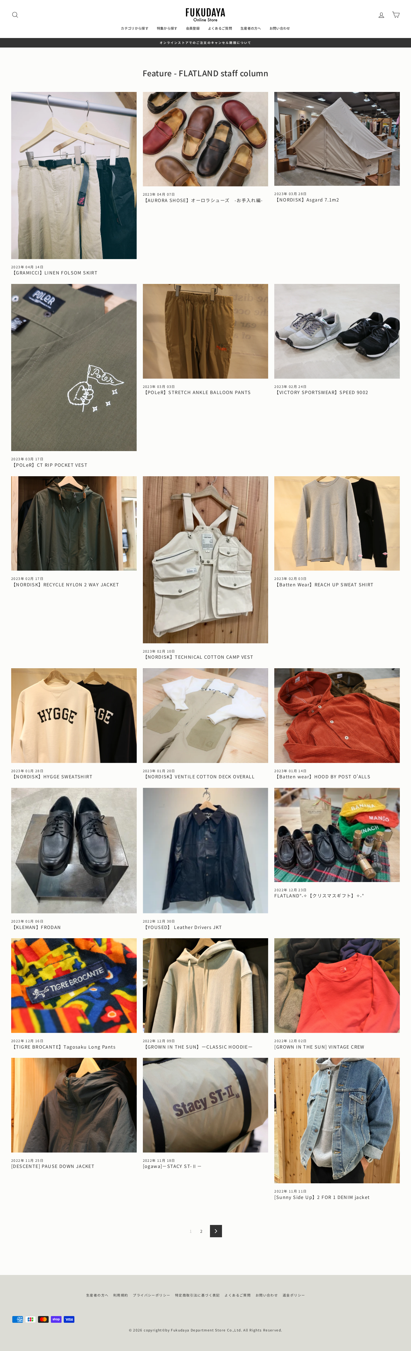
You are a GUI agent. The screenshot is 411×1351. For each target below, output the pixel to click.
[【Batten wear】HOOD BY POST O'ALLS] (337, 715)
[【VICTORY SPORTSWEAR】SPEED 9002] (337, 331)
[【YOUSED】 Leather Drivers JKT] (205, 850)
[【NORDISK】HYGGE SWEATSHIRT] (74, 715)
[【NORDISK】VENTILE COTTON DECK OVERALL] (205, 715)
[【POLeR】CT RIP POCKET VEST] (74, 367)
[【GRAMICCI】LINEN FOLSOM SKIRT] (74, 175)
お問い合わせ (280, 28)
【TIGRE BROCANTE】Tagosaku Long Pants (63, 1046)
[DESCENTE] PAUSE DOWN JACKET (53, 1166)
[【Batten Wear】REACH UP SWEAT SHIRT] (337, 523)
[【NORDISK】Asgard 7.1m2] (337, 139)
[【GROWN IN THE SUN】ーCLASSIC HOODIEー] (205, 985)
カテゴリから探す (134, 28)
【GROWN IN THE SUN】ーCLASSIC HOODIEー (198, 1046)
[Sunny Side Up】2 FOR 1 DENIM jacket (322, 1197)
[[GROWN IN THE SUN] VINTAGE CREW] (337, 985)
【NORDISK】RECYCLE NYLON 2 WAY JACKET (65, 584)
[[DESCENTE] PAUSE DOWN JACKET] (74, 1105)
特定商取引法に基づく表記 (197, 1295)
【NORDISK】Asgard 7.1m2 (306, 199)
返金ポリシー (294, 1295)
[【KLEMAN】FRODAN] (74, 850)
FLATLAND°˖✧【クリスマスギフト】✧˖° (319, 895)
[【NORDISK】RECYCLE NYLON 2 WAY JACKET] (74, 523)
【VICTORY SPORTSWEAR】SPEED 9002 (321, 392)
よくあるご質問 (220, 28)
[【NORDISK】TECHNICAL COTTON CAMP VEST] (205, 559)
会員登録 (193, 28)
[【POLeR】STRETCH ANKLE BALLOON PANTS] (205, 331)
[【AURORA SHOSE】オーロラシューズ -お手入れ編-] (205, 139)
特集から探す (167, 28)
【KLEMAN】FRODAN (36, 927)
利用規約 (120, 1295)
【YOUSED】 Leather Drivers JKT (182, 927)
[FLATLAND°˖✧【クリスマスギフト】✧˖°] (337, 835)
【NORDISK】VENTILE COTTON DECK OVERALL (199, 776)
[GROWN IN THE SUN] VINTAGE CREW (319, 1046)
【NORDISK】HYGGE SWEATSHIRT (52, 776)
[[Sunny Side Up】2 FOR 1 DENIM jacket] (337, 1120)
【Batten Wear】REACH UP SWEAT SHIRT (324, 584)
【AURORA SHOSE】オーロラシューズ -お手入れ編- (203, 200)
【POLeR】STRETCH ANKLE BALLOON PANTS (197, 392)
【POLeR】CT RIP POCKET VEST (49, 464)
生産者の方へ (250, 28)
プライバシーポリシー (151, 1295)
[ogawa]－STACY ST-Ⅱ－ (172, 1166)
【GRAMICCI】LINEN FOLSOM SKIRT (54, 272)
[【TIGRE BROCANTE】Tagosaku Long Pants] (74, 985)
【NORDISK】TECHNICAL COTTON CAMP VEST (198, 656)
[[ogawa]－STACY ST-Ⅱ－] (205, 1105)
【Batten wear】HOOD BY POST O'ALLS (322, 776)
